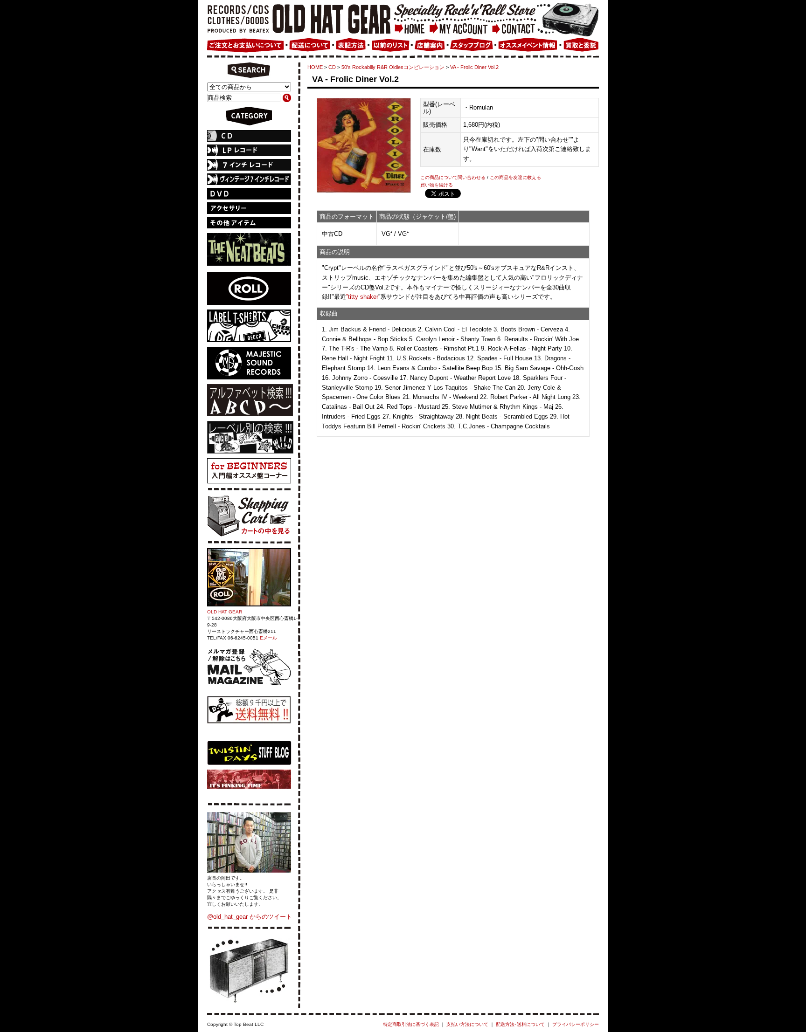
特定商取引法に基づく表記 (411, 1024)
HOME (315, 67)
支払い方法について (467, 1024)
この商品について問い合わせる (453, 177)
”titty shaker (362, 296)
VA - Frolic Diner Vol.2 (474, 67)
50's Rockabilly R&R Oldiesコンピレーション (393, 67)
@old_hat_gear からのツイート (249, 916)
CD (332, 67)
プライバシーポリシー (575, 1024)
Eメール (268, 637)
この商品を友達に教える (515, 177)
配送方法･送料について (520, 1024)
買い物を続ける (436, 184)
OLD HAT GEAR (224, 611)
